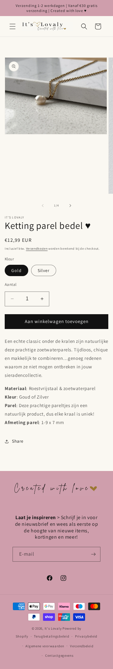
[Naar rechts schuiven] (70, 206)
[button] (12, 26)
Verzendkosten (37, 249)
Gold (16, 270)
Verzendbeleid (81, 646)
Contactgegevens (59, 655)
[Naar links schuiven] (43, 206)
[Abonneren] (93, 554)
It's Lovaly (53, 628)
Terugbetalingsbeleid (51, 636)
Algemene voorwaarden (44, 646)
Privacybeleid (86, 636)
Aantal (10, 284)
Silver (44, 270)
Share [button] (18, 441)
